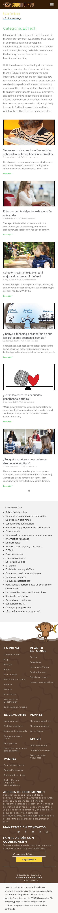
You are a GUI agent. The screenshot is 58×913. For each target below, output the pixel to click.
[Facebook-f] (26, 831)
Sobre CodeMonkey (16, 512)
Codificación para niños (18, 519)
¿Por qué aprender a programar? (23, 611)
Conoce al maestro (15, 577)
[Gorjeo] (18, 831)
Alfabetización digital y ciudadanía (23, 546)
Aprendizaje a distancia (18, 600)
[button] (52, 5)
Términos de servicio (29, 880)
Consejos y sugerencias (18, 607)
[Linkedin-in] (40, 831)
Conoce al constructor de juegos (23, 573)
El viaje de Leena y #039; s (19, 569)
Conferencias (12, 542)
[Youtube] (33, 831)
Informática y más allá (17, 539)
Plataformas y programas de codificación (27, 527)
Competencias (13, 531)
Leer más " (8, 173)
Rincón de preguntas (16, 596)
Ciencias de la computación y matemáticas (28, 535)
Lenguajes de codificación (19, 523)
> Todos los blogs (12, 18)
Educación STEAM (15, 603)
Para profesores (14, 554)
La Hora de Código (15, 561)
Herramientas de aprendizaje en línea (25, 592)
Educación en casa (15, 558)
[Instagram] (47, 831)
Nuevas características (17, 580)
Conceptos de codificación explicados (26, 516)
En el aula (10, 565)
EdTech (9, 550)
